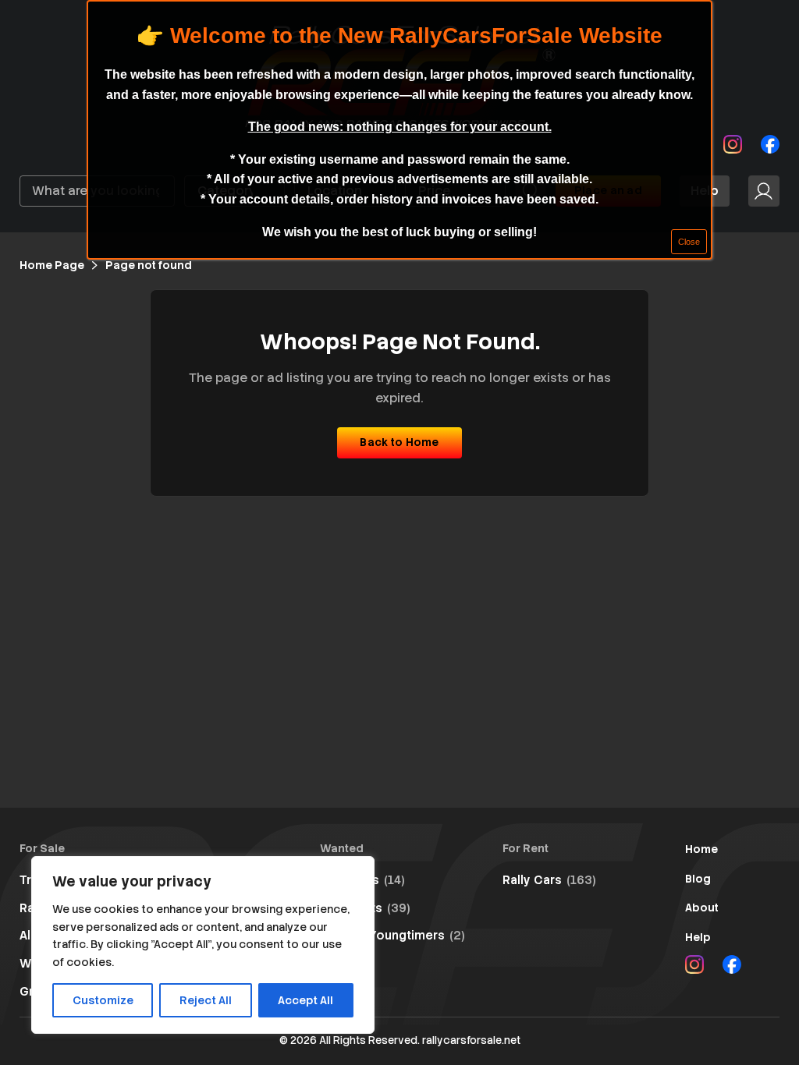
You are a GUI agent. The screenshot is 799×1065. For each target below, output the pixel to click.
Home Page (52, 265)
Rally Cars (549, 880)
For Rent (525, 848)
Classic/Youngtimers (392, 935)
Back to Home (399, 442)
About (702, 907)
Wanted (342, 848)
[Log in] (763, 191)
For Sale (42, 848)
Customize (103, 1000)
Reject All (205, 1000)
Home (701, 849)
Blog (698, 879)
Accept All (305, 1000)
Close (689, 241)
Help (698, 937)
